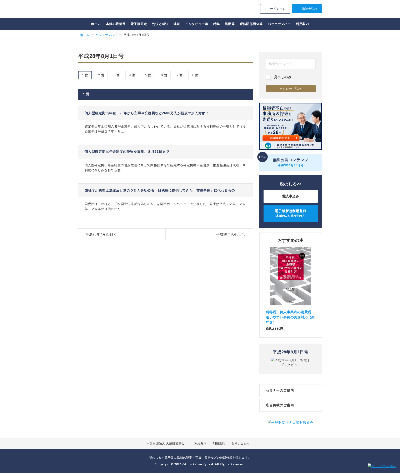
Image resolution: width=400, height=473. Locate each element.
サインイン (278, 8)
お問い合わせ (240, 443)
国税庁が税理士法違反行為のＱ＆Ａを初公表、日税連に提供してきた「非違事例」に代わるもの (160, 190)
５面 (147, 75)
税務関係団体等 (251, 24)
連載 (177, 24)
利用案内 (302, 24)
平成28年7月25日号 (101, 234)
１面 (85, 75)
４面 (132, 75)
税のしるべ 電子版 (107, 9)
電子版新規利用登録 (290, 213)
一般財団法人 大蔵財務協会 (165, 443)
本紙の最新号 (116, 24)
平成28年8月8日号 (230, 234)
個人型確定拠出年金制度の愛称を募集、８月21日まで (127, 151)
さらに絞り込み (290, 88)
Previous (266, 280)
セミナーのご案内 (280, 390)
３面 (116, 75)
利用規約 (219, 443)
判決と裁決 (160, 24)
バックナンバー (279, 24)
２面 (100, 75)
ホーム (96, 24)
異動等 (230, 24)
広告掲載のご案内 (280, 405)
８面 (195, 75)
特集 (216, 24)
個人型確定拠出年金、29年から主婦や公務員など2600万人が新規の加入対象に (147, 113)
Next (315, 280)
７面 (179, 75)
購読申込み (310, 8)
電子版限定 (139, 24)
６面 (163, 75)
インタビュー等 (196, 24)
